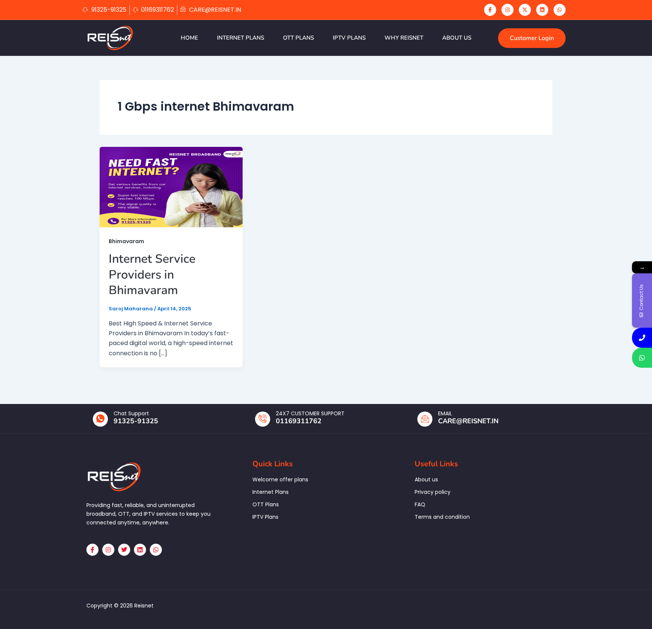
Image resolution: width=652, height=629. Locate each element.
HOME (189, 38)
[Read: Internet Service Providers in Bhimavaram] (171, 186)
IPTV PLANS (349, 38)
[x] (525, 10)
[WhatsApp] (560, 10)
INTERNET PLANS (240, 38)
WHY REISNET (403, 38)
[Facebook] (490, 10)
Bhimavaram (126, 241)
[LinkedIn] (542, 10)
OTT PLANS (298, 38)
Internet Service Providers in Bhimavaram (152, 274)
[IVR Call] (642, 338)
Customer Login (532, 38)
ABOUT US (456, 38)
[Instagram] (507, 10)
